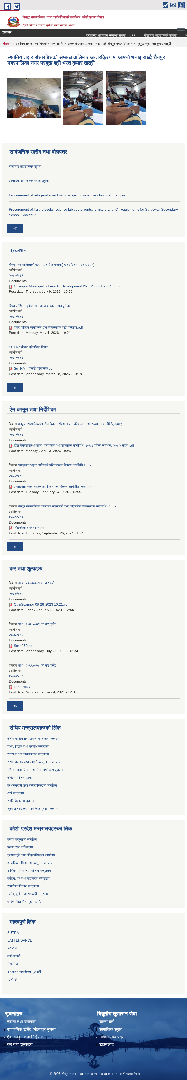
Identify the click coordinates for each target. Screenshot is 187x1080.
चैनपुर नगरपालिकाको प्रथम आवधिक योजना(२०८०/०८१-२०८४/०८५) (51, 265)
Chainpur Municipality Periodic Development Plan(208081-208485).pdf (68, 286)
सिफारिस (12, 964)
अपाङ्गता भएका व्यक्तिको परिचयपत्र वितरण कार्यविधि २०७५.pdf (54, 486)
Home (7, 44)
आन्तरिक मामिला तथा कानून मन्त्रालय (29, 863)
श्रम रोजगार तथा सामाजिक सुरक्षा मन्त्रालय (33, 809)
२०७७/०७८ (16, 676)
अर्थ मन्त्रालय (15, 793)
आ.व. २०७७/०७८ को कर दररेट (37, 665)
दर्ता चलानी (13, 956)
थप (15, 228)
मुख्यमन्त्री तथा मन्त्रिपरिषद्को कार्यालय (31, 855)
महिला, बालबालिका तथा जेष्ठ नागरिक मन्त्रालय (35, 770)
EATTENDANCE (19, 940)
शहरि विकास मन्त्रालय (20, 801)
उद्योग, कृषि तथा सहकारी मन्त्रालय (28, 894)
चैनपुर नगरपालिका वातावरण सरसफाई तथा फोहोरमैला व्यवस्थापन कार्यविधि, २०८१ (67, 506)
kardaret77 (22, 687)
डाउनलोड (106, 1044)
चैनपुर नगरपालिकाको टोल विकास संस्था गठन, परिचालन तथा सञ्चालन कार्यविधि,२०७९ (70, 424)
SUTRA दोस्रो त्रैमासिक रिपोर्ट (28, 347)
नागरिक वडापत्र (111, 1037)
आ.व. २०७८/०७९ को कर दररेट (37, 624)
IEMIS (12, 979)
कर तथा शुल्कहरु (20, 1044)
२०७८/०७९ (16, 635)
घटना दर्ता (106, 1021)
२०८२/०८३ (16, 317)
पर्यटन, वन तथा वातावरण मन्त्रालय (28, 878)
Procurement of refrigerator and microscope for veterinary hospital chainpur (67, 195)
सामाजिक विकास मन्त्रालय (23, 886)
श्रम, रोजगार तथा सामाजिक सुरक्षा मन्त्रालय (33, 762)
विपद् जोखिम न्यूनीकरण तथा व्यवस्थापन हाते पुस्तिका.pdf (48, 327)
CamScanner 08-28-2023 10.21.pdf (41, 604)
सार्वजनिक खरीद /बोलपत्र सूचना (31, 1029)
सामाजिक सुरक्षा (110, 1029)
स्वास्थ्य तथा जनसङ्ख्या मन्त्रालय (28, 754)
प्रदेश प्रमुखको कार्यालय (22, 839)
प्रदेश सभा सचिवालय (20, 847)
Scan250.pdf (23, 646)
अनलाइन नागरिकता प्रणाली (24, 972)
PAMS (12, 948)
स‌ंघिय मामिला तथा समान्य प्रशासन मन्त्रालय (33, 739)
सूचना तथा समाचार (21, 1021)
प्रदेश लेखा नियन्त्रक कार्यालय (25, 902)
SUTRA (13, 933)
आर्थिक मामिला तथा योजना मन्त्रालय (29, 871)
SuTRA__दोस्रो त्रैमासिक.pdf (34, 368)
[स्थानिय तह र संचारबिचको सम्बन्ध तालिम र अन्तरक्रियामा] (34, 97)
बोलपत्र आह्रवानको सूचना (152, 35)
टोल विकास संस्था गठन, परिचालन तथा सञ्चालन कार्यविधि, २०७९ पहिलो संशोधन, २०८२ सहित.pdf (74, 445)
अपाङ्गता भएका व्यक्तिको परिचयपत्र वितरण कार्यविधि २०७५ (55, 465)
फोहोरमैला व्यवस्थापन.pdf (29, 528)
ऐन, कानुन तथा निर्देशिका (26, 1037)
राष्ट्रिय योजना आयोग (20, 777)
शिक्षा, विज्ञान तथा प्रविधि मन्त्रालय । (31, 746)
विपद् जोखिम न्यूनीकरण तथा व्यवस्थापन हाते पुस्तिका (40, 306)
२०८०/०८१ (16, 275)
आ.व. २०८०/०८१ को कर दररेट (37, 583)
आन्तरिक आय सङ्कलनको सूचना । (30, 181)
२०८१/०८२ (16, 517)
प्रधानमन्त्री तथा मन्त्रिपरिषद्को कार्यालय (32, 785)
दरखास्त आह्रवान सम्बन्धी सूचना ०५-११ (103, 35)
